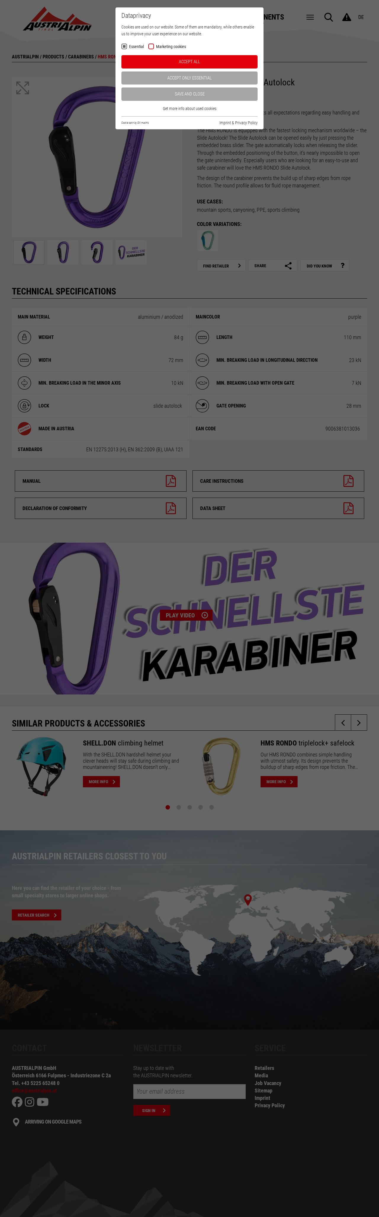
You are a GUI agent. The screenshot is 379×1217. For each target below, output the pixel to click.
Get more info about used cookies (189, 108)
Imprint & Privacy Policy (238, 122)
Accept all (189, 61)
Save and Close (190, 94)
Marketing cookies (171, 46)
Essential (136, 46)
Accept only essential (189, 78)
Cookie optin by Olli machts (135, 122)
